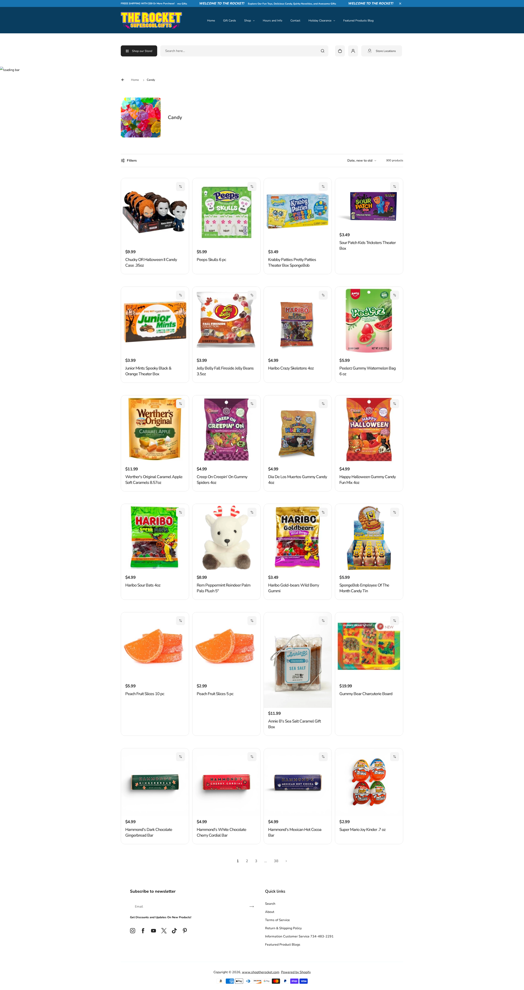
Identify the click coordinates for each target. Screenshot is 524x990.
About (269, 912)
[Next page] (286, 860)
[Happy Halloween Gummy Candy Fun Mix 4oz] (369, 462)
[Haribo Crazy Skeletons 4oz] (298, 354)
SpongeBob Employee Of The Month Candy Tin (364, 588)
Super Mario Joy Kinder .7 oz (362, 829)
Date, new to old (359, 160)
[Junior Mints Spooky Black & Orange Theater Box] (155, 354)
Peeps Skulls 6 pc (211, 259)
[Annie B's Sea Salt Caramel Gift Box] (298, 707)
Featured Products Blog (358, 20)
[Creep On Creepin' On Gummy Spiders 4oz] (226, 462)
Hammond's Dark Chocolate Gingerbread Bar (148, 832)
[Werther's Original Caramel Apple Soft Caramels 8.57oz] (155, 462)
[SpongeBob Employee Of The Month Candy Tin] (369, 571)
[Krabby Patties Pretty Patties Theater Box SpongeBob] (298, 245)
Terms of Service (277, 920)
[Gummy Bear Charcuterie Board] (369, 679)
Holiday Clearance (319, 20)
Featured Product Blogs (282, 944)
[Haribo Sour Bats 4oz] (155, 571)
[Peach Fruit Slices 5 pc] (226, 679)
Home (211, 20)
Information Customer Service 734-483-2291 (299, 936)
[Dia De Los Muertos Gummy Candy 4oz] (298, 462)
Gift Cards (229, 20)
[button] (400, 3)
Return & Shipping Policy (283, 928)
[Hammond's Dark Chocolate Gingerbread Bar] (155, 815)
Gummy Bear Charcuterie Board (365, 694)
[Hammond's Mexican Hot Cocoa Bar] (298, 815)
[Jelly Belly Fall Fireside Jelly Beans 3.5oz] (226, 354)
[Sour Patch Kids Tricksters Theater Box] (369, 228)
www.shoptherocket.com (260, 972)
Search (270, 903)
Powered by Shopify (296, 972)
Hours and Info (272, 20)
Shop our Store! (142, 51)
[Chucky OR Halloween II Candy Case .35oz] (155, 245)
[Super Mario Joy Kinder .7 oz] (369, 815)
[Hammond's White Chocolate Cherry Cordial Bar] (226, 815)
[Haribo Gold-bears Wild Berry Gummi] (298, 571)
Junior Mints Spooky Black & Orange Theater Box (148, 371)
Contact (295, 20)
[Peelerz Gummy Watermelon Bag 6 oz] (369, 354)
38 (276, 861)
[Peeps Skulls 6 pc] (226, 245)
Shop (247, 20)
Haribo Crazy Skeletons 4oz (291, 368)
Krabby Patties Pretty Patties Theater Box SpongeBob (292, 262)
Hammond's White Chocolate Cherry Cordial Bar (221, 832)
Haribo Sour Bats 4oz (142, 585)
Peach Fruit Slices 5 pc (215, 694)
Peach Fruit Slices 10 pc (144, 694)
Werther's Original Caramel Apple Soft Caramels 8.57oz (153, 479)
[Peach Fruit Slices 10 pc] (155, 679)
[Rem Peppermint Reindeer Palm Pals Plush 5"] (226, 571)
